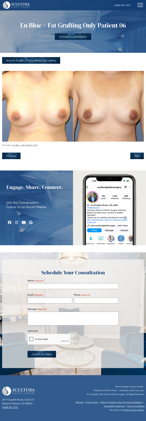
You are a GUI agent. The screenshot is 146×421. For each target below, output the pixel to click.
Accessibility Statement (114, 406)
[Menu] (140, 5)
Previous (11, 156)
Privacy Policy (92, 402)
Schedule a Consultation (73, 36)
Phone (82, 294)
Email (35, 294)
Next (137, 156)
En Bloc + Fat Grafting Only (25, 145)
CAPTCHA (33, 330)
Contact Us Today (42, 354)
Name (35, 280)
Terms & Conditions (136, 406)
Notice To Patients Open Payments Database (122, 402)
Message (37, 308)
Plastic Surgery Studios (133, 410)
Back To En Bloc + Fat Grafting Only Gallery (31, 60)
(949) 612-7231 (122, 5)
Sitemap (80, 402)
